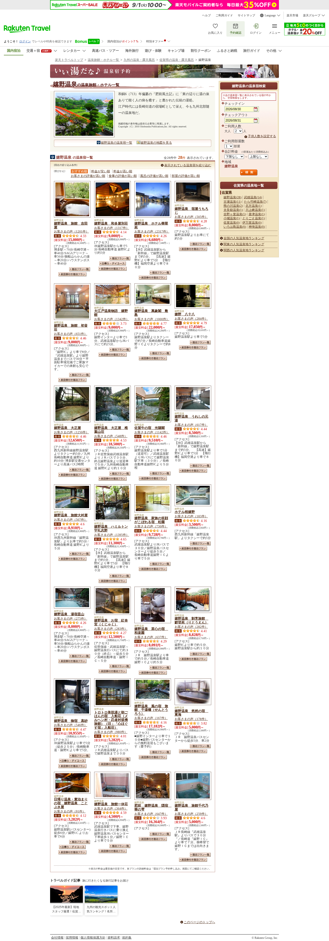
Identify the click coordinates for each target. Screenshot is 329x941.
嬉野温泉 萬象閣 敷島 (151, 313)
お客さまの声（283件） (110, 628)
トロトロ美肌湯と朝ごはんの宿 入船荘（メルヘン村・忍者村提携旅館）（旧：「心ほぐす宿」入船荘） (111, 719)
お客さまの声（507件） (70, 519)
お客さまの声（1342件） (111, 319)
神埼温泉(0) (257, 226)
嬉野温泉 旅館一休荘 (111, 804)
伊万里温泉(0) (252, 222)
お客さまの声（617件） (191, 425)
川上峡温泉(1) (255, 210)
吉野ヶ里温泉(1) (235, 214)
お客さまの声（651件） (70, 334)
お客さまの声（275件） (70, 618)
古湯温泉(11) (232, 201)
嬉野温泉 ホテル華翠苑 (151, 225)
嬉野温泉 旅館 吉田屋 (71, 225)
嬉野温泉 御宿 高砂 (71, 721)
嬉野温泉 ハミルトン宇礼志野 (111, 528)
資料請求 (113, 937)
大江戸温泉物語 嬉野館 (111, 313)
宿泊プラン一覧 (79, 269)
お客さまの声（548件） (110, 436)
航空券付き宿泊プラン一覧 (72, 274)
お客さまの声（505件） (191, 217)
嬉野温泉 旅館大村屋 (71, 515)
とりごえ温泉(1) (253, 218)
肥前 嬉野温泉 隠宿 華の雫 (152, 807)
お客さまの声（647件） (151, 814)
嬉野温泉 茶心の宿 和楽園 (151, 631)
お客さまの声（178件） (191, 719)
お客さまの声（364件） (110, 808)
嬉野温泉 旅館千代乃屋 (191, 807)
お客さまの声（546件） (70, 725)
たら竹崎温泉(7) (255, 201)
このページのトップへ (199, 922)
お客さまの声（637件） (151, 637)
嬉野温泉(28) (232, 197)
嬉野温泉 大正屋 (67, 428)
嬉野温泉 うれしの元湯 (191, 418)
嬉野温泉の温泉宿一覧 (116, 142)
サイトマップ (246, 15)
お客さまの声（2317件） (151, 231)
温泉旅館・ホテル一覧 (104, 60)
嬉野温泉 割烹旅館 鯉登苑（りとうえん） (191, 620)
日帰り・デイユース (112, 263)
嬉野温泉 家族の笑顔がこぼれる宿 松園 (151, 520)
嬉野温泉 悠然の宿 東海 (191, 713)
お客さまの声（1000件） (151, 319)
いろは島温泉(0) (235, 226)
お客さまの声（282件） (191, 627)
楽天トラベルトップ (69, 60)
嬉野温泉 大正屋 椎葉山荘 (111, 430)
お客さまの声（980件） (110, 732)
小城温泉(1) (232, 218)
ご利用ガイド (224, 15)
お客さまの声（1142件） (151, 432)
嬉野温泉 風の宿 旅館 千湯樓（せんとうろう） (151, 710)
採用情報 (72, 937)
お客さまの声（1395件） (111, 535)
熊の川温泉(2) (233, 206)
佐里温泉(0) (232, 222)
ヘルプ (206, 15)
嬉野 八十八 (185, 314)
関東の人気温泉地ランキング (244, 244)
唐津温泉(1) (257, 214)
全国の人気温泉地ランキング (244, 238)
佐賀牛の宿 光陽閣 (149, 428)
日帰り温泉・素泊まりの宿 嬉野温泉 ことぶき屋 (71, 803)
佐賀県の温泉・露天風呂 (176, 60)
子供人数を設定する (262, 136)
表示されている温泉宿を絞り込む (187, 165)
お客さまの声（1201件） (71, 231)
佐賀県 (227, 192)
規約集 (127, 937)
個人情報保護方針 (92, 937)
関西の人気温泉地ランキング (244, 250)
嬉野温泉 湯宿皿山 (69, 614)
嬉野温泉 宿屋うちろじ (191, 210)
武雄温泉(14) (253, 197)
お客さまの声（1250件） (71, 432)
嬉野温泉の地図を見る (156, 142)
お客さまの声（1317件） (111, 228)
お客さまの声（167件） (151, 718)
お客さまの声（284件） (191, 318)
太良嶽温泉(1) (233, 210)
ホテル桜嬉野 (185, 512)
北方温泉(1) (253, 206)
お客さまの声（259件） (191, 814)
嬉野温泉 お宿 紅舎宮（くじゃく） (111, 622)
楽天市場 (292, 15)
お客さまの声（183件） (191, 516)
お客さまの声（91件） (70, 811)
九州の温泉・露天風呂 (139, 60)
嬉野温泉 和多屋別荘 (111, 223)
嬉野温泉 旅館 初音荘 (71, 327)
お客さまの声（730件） (151, 526)
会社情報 (57, 937)
